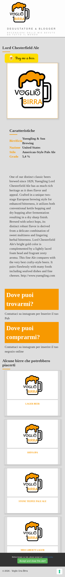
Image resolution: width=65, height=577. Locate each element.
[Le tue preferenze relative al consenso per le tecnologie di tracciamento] (59, 571)
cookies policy (48, 557)
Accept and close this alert (32, 560)
